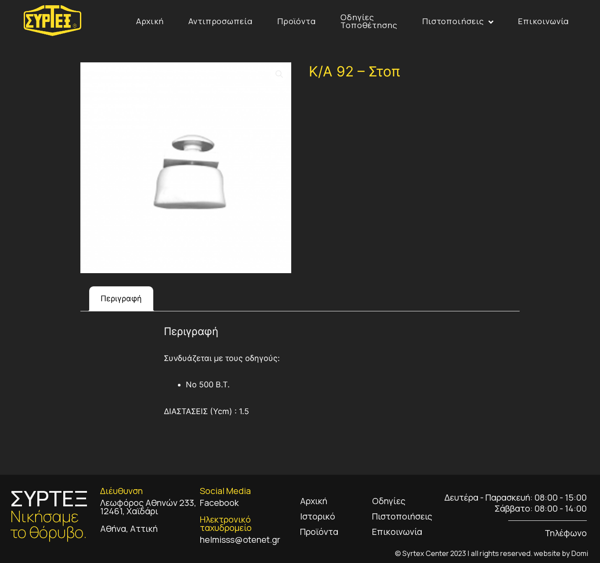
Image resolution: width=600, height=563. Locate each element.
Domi (579, 553)
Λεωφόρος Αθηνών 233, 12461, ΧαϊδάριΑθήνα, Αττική (148, 515)
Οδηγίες (388, 501)
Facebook (219, 503)
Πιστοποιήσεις (453, 21)
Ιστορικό (317, 516)
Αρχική (150, 21)
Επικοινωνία (543, 21)
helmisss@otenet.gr (240, 539)
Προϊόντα (296, 21)
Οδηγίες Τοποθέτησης (369, 21)
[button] (279, 74)
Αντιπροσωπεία (220, 21)
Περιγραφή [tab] (121, 298)
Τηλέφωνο (566, 533)
